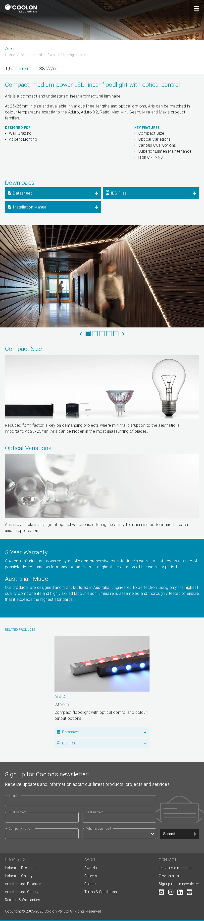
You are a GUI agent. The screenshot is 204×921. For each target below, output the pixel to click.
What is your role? (98, 828)
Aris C (59, 696)
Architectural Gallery (21, 892)
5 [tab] (116, 333)
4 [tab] (109, 333)
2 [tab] (95, 333)
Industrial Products (21, 868)
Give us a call (170, 876)
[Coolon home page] (21, 8)
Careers (90, 876)
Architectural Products (24, 884)
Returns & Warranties (22, 900)
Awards (90, 868)
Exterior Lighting (61, 55)
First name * (17, 812)
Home (10, 55)
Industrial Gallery (19, 876)
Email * (14, 796)
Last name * (94, 812)
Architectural (31, 55)
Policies (91, 884)
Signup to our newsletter (179, 884)
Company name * (21, 828)
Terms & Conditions (100, 892)
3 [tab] (102, 333)
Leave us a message (175, 868)
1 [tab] (88, 333)
